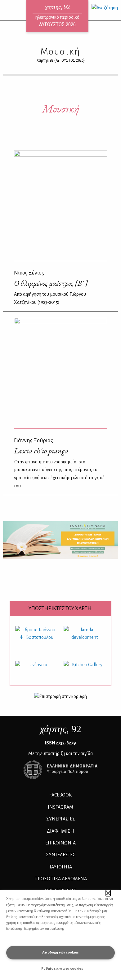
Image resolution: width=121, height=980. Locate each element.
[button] (108, 893)
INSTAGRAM (60, 807)
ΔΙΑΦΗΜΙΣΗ (60, 831)
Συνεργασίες (60, 818)
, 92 (60, 728)
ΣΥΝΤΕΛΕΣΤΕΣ (60, 854)
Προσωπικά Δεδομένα (60, 878)
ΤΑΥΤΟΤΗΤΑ (60, 866)
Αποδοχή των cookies (60, 952)
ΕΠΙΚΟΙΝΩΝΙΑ (60, 842)
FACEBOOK (60, 794)
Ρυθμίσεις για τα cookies (62, 969)
